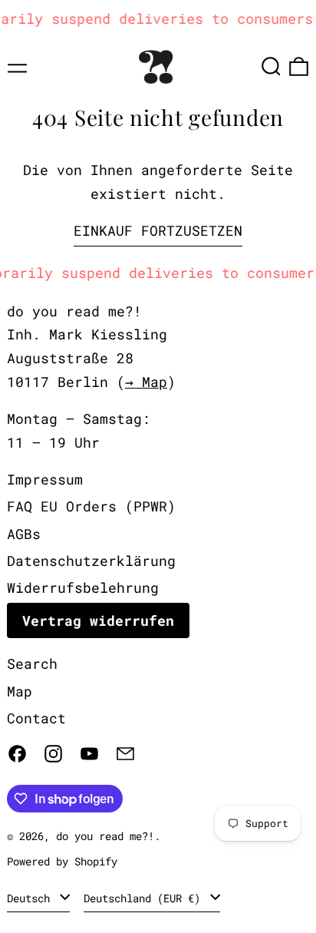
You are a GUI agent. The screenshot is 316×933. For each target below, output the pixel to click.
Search (32, 663)
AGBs (24, 533)
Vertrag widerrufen (98, 620)
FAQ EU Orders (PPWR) (91, 506)
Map (19, 691)
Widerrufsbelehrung (83, 587)
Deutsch (31, 898)
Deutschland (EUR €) (145, 898)
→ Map (146, 381)
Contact (36, 718)
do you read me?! (105, 836)
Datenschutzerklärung (91, 560)
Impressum (45, 479)
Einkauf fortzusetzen (158, 230)
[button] (271, 66)
